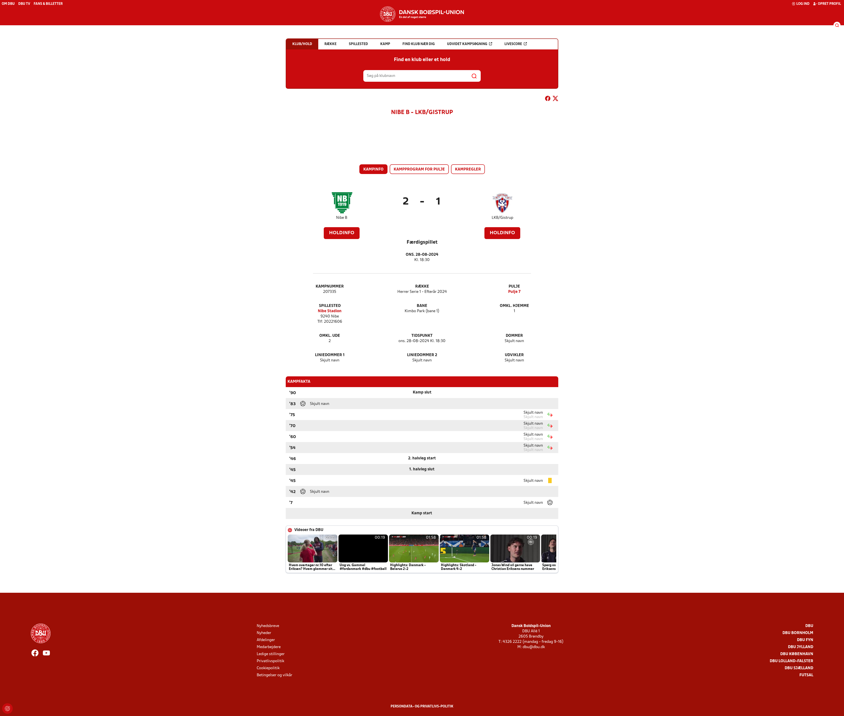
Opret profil (829, 3)
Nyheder (264, 633)
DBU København (796, 654)
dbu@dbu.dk (534, 647)
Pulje (514, 286)
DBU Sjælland (799, 668)
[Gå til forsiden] (422, 14)
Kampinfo (373, 169)
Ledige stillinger (271, 654)
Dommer (514, 336)
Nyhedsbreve (268, 626)
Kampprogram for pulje (419, 169)
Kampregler (468, 169)
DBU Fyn (805, 640)
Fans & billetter (48, 3)
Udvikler (514, 355)
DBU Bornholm (797, 633)
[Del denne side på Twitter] (555, 99)
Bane (422, 306)
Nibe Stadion (330, 311)
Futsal (806, 675)
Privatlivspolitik (270, 661)
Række (422, 286)
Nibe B (341, 218)
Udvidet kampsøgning (467, 44)
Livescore (513, 44)
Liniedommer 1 (330, 355)
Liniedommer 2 (422, 355)
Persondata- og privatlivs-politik (422, 706)
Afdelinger (266, 640)
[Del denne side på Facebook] (547, 99)
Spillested (330, 306)
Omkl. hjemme (514, 306)
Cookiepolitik (268, 668)
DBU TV (24, 3)
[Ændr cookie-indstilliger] (7, 708)
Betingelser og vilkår (274, 675)
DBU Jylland (800, 647)
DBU (809, 626)
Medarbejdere (269, 647)
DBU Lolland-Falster (791, 661)
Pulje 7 (514, 292)
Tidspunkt (422, 336)
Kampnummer (330, 286)
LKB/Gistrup (502, 218)
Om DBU (8, 3)
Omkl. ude (329, 336)
